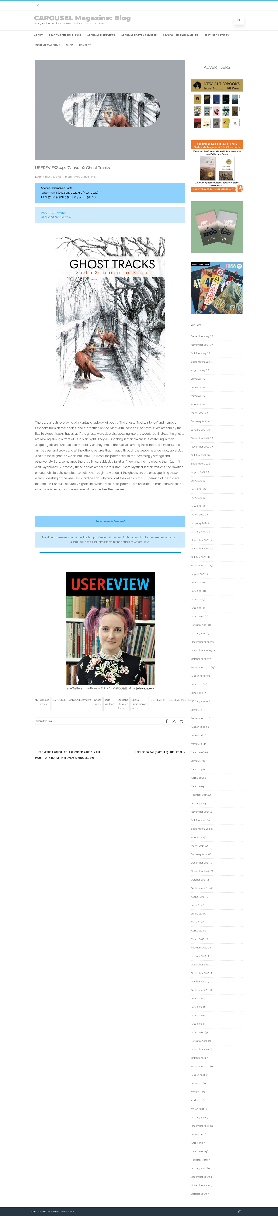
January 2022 (198, 531)
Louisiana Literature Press (122, 704)
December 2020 (200, 642)
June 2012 (197, 1007)
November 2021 (200, 548)
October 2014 (198, 820)
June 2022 (197, 489)
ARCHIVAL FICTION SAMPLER (180, 35)
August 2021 (198, 574)
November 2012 (200, 973)
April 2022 (197, 506)
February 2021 (199, 625)
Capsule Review (89, 176)
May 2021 (196, 599)
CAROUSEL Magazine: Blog (82, 18)
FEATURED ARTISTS (216, 35)
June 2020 (197, 692)
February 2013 (199, 947)
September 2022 (200, 463)
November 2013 (200, 871)
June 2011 (196, 1083)
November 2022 (200, 446)
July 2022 (196, 480)
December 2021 (200, 540)
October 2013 (198, 879)
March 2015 (197, 786)
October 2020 (199, 659)
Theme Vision (67, 1211)
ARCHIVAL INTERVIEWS (101, 35)
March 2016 (198, 752)
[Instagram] (38, 5)
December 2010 (200, 1125)
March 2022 (197, 514)
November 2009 (200, 1185)
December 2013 (200, 862)
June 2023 (197, 387)
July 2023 (196, 378)
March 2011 (197, 1109)
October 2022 (198, 455)
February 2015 (199, 794)
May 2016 (196, 743)
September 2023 (200, 361)
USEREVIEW (158, 699)
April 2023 (197, 404)
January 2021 (198, 633)
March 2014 (197, 845)
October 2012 (198, 981)
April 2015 (197, 777)
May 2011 (196, 1092)
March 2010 (198, 1151)
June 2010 (197, 1134)
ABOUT (38, 35)
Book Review (74, 176)
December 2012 (200, 964)
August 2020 (198, 676)
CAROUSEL (59, 699)
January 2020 (199, 701)
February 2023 (199, 421)
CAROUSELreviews (80, 699)
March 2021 (197, 616)
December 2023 (200, 336)
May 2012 (196, 1015)
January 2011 (198, 1117)
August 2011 (198, 1075)
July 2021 (196, 582)
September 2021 (200, 565)
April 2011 (196, 1100)
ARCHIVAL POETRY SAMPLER (139, 35)
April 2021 (197, 608)
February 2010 (199, 1159)
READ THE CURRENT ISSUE (65, 35)
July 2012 (196, 998)
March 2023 (197, 412)
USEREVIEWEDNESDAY (182, 699)
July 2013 (196, 905)
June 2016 (197, 735)
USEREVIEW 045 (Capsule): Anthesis (160, 752)
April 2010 (197, 1142)
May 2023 (196, 395)
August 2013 (198, 896)
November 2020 (200, 650)
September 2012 (200, 990)
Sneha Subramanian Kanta (139, 704)
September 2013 (200, 888)
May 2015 (196, 769)
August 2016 (198, 726)
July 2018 (196, 709)
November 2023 (200, 344)
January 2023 (198, 429)
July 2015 (196, 760)
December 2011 (200, 1049)
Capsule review (44, 701)
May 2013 (196, 922)
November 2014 (200, 811)
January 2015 (198, 803)
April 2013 (197, 930)
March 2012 (197, 1032)
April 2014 (197, 837)
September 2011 (200, 1066)
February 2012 (199, 1041)
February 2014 (199, 854)
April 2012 (197, 1024)
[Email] (181, 721)
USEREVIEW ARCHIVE (47, 45)
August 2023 (198, 370)
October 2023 (198, 353)
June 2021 (197, 591)
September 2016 (200, 718)
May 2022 (196, 497)
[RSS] (174, 721)
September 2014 (200, 828)
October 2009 (199, 1193)
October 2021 (198, 557)
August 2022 (198, 472)
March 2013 (197, 939)
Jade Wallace (109, 701)
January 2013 (198, 956)
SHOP (69, 45)
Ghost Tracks (97, 701)
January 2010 (199, 1168)
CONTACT (85, 45)
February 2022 (199, 523)
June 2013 (197, 913)
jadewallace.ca (145, 688)
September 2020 (200, 667)
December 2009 (200, 1176)
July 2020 (196, 684)
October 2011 (198, 1058)
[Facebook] (166, 721)
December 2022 (200, 438)
